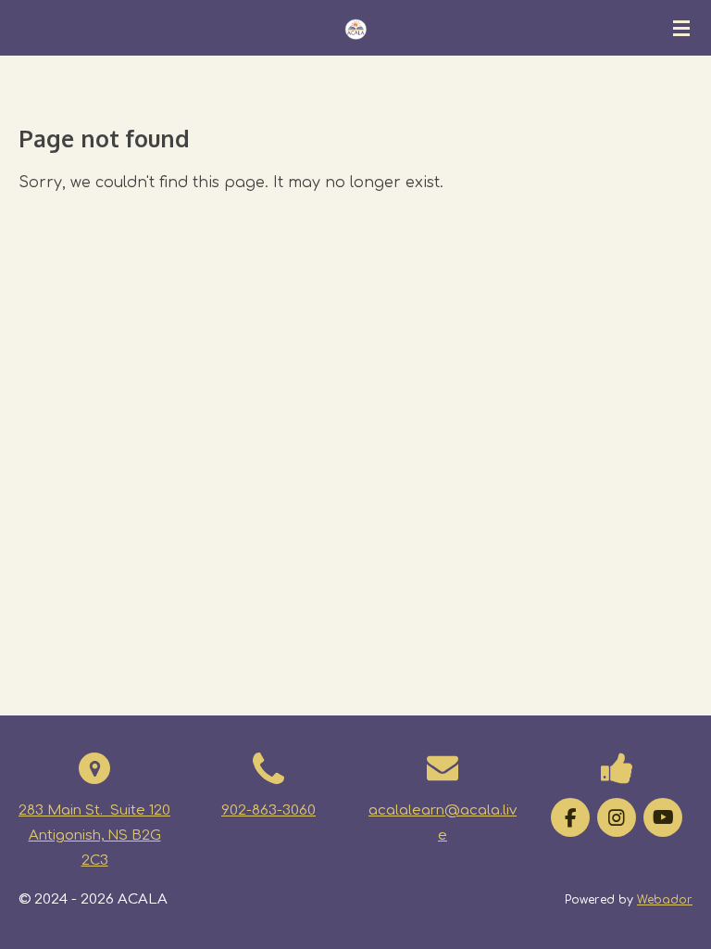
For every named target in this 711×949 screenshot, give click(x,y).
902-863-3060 (268, 810)
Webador (664, 899)
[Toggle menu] (681, 27)
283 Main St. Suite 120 (94, 810)
